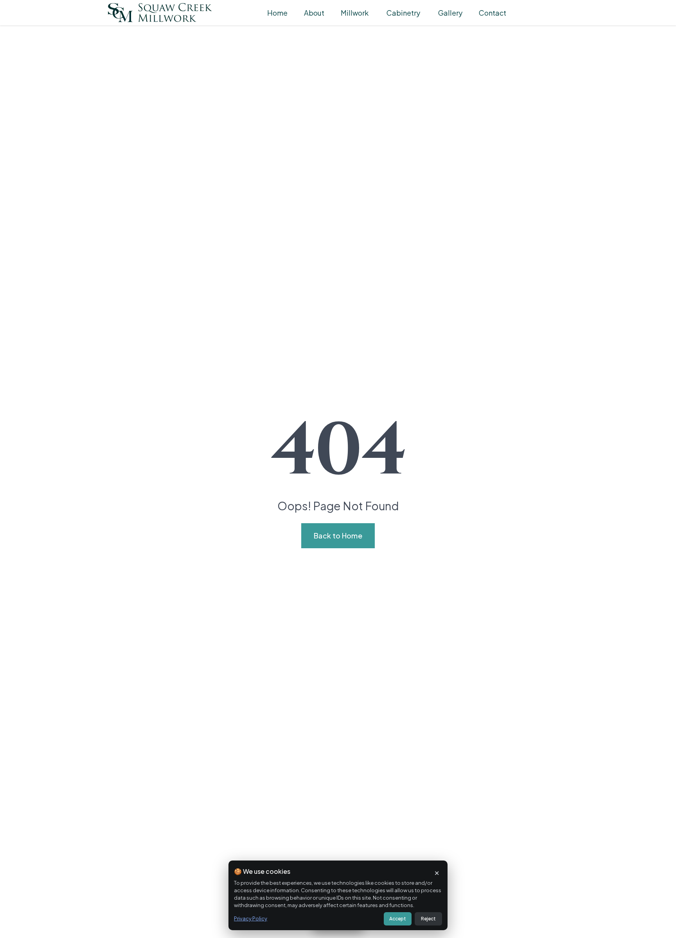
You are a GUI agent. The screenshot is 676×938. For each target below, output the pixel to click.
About (314, 12)
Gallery (450, 12)
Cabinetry (403, 12)
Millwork (355, 12)
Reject (428, 919)
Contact (492, 12)
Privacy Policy (250, 918)
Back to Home (338, 535)
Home (277, 12)
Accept (397, 919)
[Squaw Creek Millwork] (160, 12)
